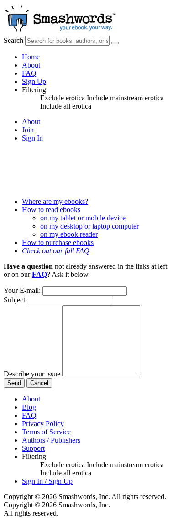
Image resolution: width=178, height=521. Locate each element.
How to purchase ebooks (58, 242)
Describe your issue (32, 374)
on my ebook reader (69, 234)
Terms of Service (46, 432)
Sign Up (34, 81)
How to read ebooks (51, 210)
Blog (29, 407)
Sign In (32, 138)
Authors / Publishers (51, 440)
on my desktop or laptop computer (89, 226)
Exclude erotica (63, 98)
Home (31, 57)
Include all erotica (65, 106)
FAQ (29, 73)
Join (28, 130)
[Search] (115, 43)
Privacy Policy (43, 423)
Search (13, 40)
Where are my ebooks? (55, 201)
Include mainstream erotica (125, 98)
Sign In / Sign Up (47, 481)
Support (33, 448)
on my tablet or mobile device (83, 218)
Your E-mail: (22, 290)
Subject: (15, 300)
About (31, 65)
